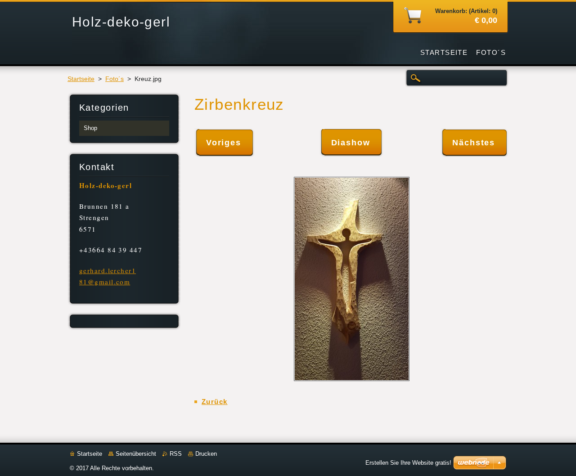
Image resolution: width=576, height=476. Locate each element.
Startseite (81, 79)
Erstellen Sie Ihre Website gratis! (408, 462)
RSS (176, 453)
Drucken (206, 453)
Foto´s (114, 79)
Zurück (215, 401)
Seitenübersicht (136, 453)
